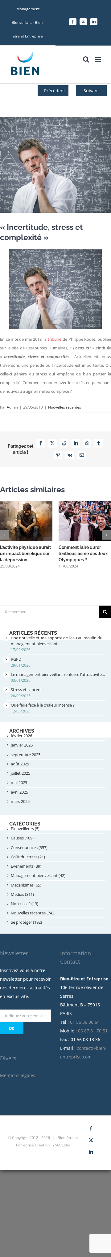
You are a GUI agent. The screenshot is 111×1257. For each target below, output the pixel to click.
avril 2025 (19, 792)
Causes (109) (22, 838)
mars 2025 (20, 801)
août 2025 (20, 764)
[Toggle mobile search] (86, 59)
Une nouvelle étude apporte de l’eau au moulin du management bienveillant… (56, 640)
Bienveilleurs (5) (25, 828)
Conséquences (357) (29, 847)
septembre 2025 (25, 754)
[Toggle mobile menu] (98, 59)
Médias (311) (22, 894)
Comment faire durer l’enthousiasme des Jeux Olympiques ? (83, 553)
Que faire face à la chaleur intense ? (43, 705)
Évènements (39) (26, 866)
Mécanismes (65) (26, 885)
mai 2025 (19, 782)
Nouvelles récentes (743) (33, 913)
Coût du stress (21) (28, 857)
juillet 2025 (20, 773)
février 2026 (21, 735)
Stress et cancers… (27, 689)
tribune (54, 339)
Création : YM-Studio (52, 1145)
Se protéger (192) (26, 922)
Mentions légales (17, 1075)
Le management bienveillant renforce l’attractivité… (58, 674)
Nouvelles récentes (64, 407)
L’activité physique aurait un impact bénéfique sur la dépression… (25, 553)
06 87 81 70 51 (93, 1031)
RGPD (16, 659)
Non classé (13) (24, 903)
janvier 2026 (22, 745)
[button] (4, 535)
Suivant (91, 91)
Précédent (54, 91)
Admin (12, 407)
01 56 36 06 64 (85, 1022)
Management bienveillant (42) (38, 875)
